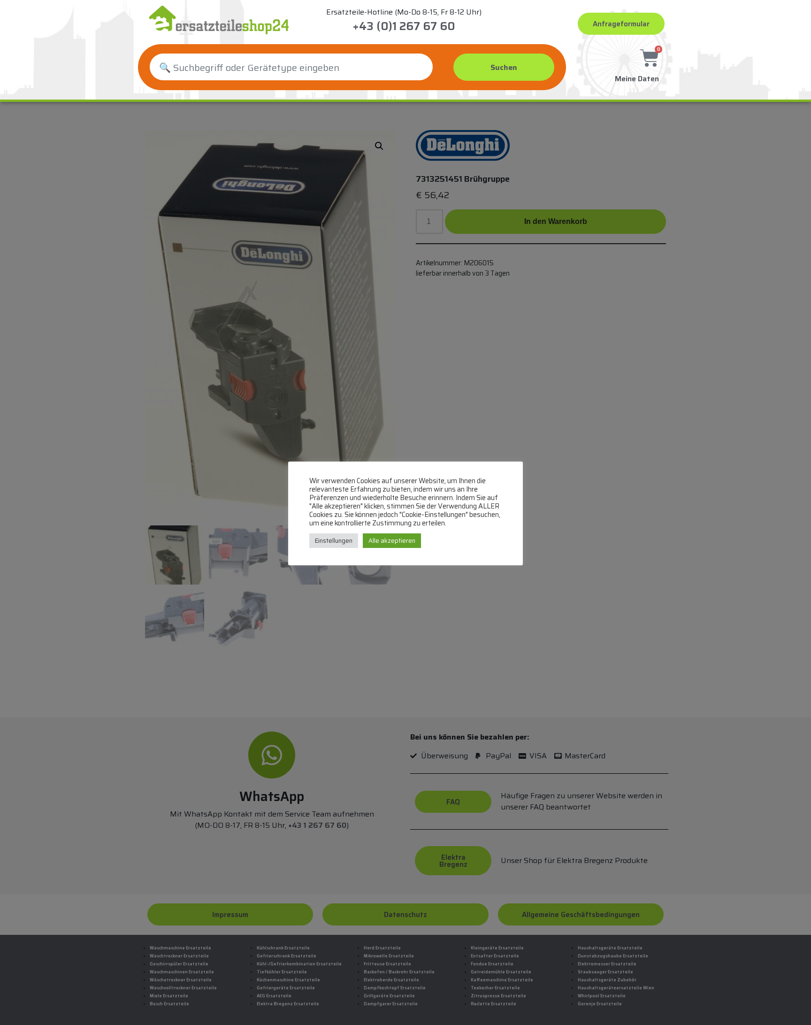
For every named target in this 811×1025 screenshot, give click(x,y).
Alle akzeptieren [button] (391, 541)
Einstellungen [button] (333, 541)
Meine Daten (637, 79)
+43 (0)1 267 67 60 (403, 26)
